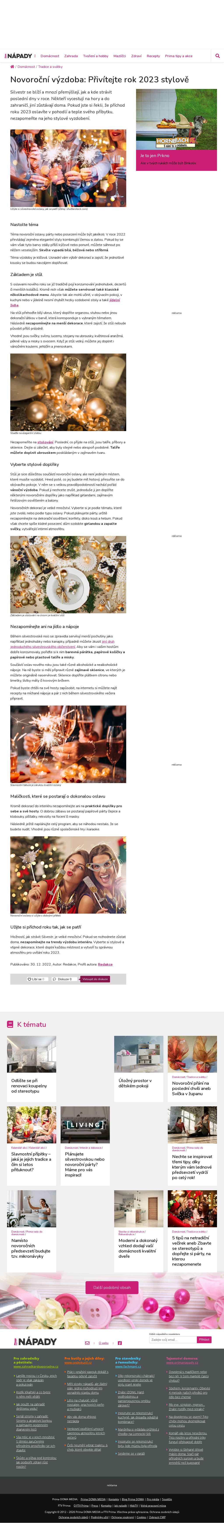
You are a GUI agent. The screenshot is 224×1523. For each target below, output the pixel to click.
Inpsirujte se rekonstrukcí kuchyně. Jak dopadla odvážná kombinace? (138, 1417)
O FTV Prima (81, 1505)
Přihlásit (204, 1339)
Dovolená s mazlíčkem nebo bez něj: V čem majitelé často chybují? (189, 1376)
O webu (103, 1343)
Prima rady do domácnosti (187, 1149)
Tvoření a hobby (95, 56)
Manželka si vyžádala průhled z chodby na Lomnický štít (138, 1431)
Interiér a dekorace (90, 1148)
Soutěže (167, 1499)
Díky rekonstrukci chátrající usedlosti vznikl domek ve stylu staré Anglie (136, 1380)
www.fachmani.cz (128, 1366)
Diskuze (64, 979)
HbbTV (134, 1505)
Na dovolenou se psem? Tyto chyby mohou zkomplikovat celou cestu (188, 1421)
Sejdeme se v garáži (131, 1453)
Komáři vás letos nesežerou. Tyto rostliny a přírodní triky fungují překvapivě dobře (188, 1437)
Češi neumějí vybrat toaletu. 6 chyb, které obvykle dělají (87, 1447)
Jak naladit (120, 1505)
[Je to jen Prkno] (176, 121)
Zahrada (71, 56)
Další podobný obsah (112, 1287)
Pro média (153, 1499)
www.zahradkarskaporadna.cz (36, 1366)
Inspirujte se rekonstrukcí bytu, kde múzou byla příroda (137, 1443)
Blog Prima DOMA (133, 1499)
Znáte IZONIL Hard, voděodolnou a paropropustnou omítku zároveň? (134, 1398)
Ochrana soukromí (122, 1517)
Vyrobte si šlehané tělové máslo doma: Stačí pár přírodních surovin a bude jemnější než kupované (186, 1456)
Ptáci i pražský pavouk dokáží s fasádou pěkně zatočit (87, 1374)
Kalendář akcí (19, 1148)
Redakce (105, 964)
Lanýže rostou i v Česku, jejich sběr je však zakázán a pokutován (36, 1380)
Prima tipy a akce (178, 56)
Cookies (141, 1517)
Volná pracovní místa (153, 1505)
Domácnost (50, 56)
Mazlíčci (120, 56)
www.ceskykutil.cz (78, 1362)
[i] (68, 167)
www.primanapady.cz (182, 1362)
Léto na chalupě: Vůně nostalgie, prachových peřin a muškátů (85, 1404)
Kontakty (113, 1499)
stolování (45, 442)
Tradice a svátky (196, 1077)
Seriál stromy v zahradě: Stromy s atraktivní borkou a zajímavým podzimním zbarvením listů (34, 1422)
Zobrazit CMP (157, 1517)
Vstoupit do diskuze (95, 979)
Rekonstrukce (126, 1234)
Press (94, 1505)
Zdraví (136, 56)
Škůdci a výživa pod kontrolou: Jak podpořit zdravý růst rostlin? (36, 1462)
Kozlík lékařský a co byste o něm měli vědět (33, 1394)
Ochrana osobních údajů (73, 1517)
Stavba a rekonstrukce (131, 1231)
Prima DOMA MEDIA (93, 1499)
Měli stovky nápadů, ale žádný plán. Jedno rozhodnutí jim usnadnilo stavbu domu (87, 1388)
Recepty (153, 56)
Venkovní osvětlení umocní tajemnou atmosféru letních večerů (86, 1433)
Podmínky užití (99, 1517)
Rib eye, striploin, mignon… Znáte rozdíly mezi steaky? (187, 1407)
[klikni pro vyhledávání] (217, 55)
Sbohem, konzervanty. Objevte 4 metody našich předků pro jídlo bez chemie (189, 1392)
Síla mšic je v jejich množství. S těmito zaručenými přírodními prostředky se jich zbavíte (35, 1443)
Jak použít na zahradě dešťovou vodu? (30, 1406)
